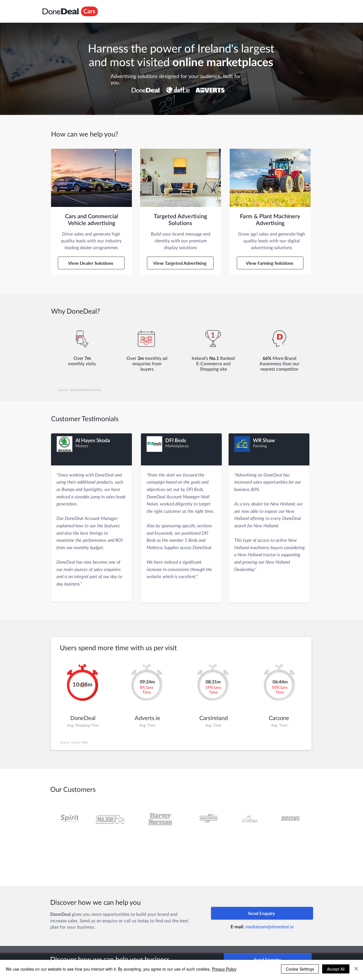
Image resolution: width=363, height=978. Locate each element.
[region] (64, 848)
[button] (262, 913)
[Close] (356, 968)
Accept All (336, 969)
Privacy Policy (224, 969)
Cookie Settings (300, 969)
